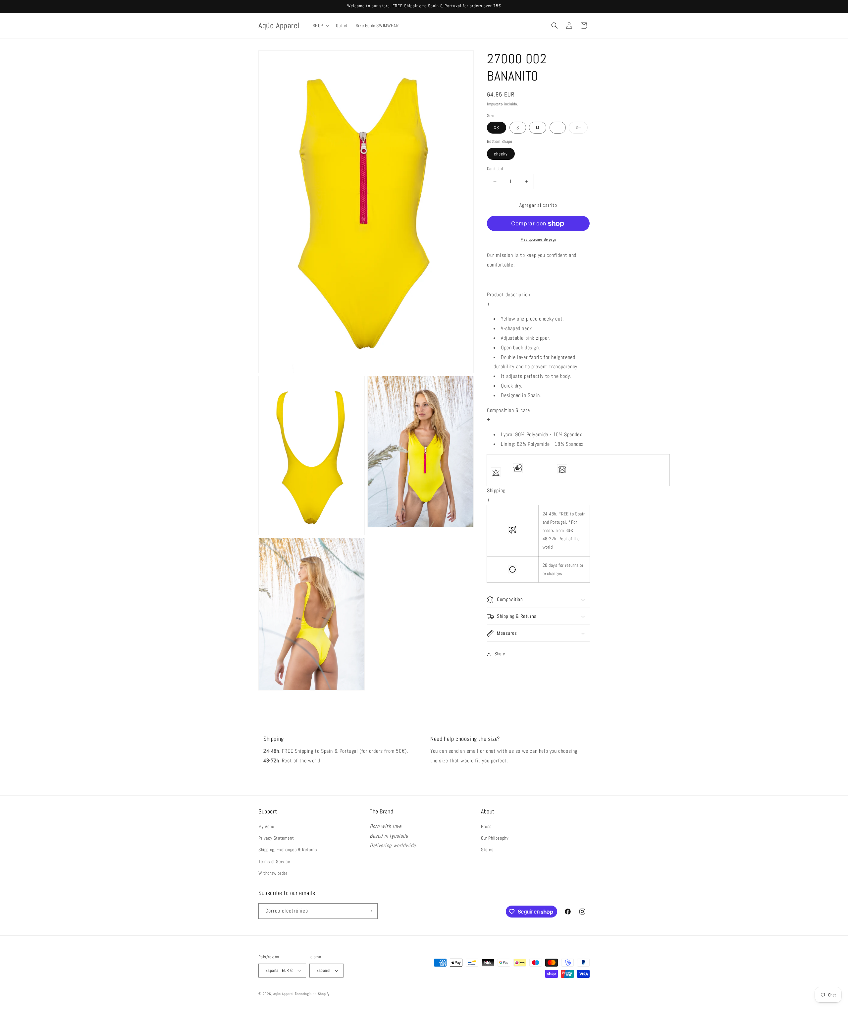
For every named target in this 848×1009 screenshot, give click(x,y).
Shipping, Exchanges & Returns (287, 850)
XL (582, 129)
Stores (487, 850)
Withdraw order (272, 873)
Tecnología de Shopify (312, 993)
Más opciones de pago (538, 239)
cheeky (501, 154)
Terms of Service (274, 861)
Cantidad (495, 168)
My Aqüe (266, 826)
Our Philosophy (494, 838)
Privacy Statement (276, 838)
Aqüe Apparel (283, 993)
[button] (320, 25)
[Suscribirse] (370, 911)
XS (496, 128)
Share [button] (500, 654)
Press (486, 826)
